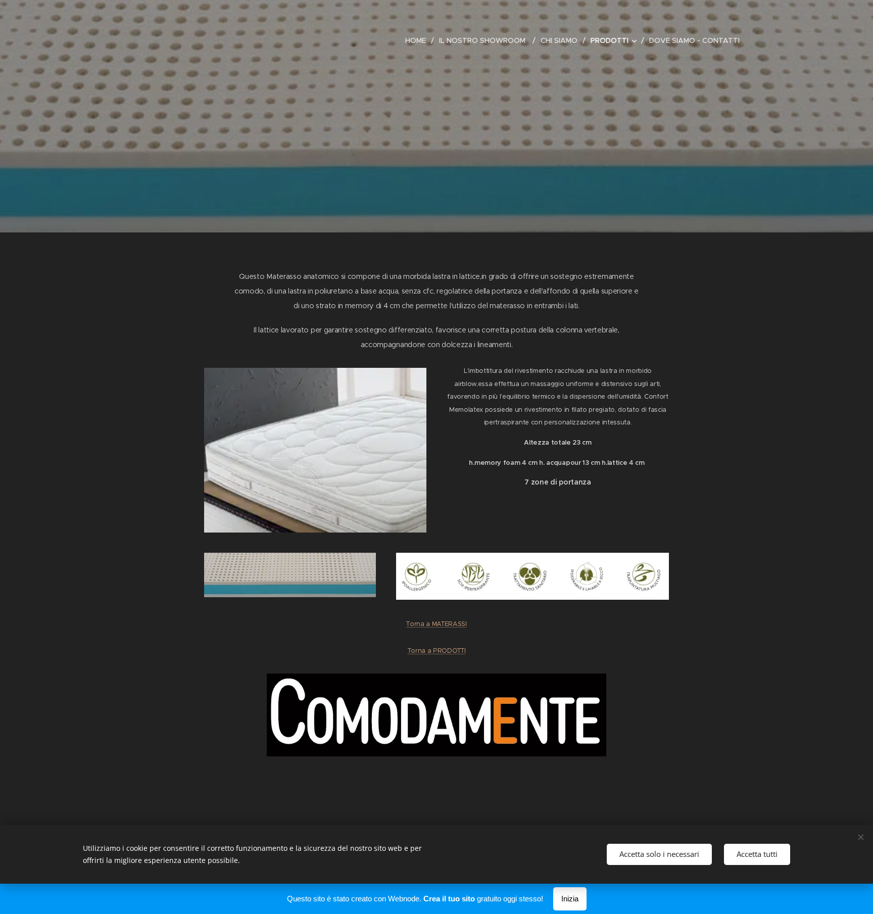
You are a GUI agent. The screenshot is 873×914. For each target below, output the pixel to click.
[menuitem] (418, 40)
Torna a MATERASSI (436, 624)
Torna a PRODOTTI (437, 650)
